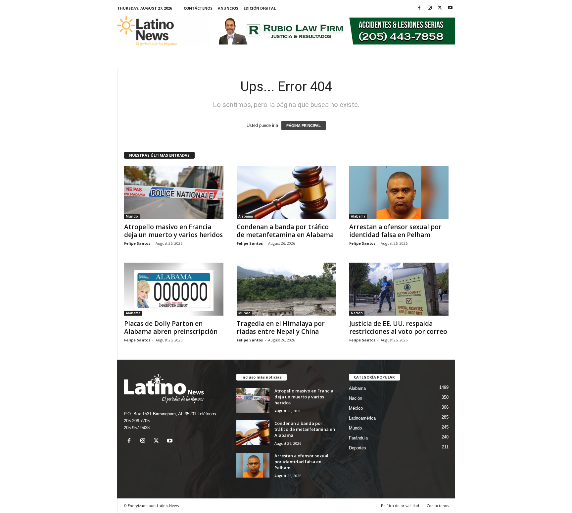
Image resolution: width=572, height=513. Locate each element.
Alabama (245, 216)
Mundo (132, 216)
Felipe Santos (137, 243)
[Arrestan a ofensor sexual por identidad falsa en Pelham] (399, 192)
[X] (440, 8)
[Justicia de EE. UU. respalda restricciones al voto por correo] (399, 289)
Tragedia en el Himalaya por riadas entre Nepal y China (281, 327)
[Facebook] (419, 8)
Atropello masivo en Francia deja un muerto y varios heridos (173, 231)
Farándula (358, 438)
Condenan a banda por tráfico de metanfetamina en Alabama (285, 231)
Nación (357, 313)
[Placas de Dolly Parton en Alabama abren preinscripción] (173, 289)
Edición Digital (260, 8)
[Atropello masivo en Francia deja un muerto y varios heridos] (173, 192)
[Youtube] (450, 8)
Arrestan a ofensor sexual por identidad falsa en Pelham (395, 231)
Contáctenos (198, 8)
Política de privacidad (400, 505)
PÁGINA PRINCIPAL (303, 126)
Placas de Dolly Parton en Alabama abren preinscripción (170, 327)
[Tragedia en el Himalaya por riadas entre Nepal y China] (286, 289)
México (356, 408)
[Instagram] (430, 8)
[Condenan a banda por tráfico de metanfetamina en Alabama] (286, 192)
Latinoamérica (362, 418)
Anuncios (228, 8)
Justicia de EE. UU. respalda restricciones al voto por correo (398, 327)
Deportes (357, 447)
